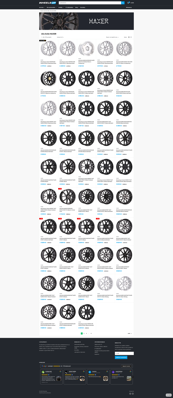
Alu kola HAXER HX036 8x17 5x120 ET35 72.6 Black (49, 267)
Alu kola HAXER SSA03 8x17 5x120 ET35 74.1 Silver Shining (124, 296)
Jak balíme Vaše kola (79, 352)
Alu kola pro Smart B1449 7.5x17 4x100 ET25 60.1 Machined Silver (48, 122)
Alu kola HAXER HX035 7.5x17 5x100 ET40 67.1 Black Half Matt (105, 210)
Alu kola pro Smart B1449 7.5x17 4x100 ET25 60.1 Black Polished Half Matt (48, 210)
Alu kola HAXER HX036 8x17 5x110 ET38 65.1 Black (67, 180)
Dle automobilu (51, 7)
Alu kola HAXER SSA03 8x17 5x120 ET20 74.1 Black (86, 239)
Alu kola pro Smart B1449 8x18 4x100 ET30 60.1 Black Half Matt (67, 92)
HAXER (42, 60)
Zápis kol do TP (98, 344)
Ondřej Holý (48, 371)
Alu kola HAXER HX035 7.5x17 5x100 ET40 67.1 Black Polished (123, 239)
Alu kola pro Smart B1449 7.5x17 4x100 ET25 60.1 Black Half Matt (124, 180)
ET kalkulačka (69, 7)
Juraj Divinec (119, 371)
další (129, 333)
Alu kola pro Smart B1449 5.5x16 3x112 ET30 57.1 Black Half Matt (86, 92)
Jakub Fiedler (72, 371)
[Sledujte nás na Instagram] (133, 394)
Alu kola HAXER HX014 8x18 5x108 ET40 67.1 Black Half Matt (67, 150)
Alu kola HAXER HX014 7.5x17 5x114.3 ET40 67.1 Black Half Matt (105, 122)
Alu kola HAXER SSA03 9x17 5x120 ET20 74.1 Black (67, 239)
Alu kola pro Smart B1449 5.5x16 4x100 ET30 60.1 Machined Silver (105, 62)
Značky (60, 7)
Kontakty (82, 7)
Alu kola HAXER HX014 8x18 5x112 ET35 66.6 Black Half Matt (48, 150)
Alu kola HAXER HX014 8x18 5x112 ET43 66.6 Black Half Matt (86, 150)
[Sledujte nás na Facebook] (130, 394)
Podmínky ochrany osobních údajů (81, 347)
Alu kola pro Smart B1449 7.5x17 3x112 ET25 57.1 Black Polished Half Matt (86, 180)
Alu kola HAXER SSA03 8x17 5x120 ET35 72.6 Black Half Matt (48, 239)
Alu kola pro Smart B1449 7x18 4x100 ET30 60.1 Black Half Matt (86, 324)
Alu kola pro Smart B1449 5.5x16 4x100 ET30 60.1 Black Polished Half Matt (67, 122)
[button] (133, 377)
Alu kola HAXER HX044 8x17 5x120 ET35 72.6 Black (68, 296)
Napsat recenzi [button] (126, 366)
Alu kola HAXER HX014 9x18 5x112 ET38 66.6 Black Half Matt (124, 122)
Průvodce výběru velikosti (101, 346)
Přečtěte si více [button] (45, 382)
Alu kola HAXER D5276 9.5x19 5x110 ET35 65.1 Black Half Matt (123, 92)
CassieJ (94, 371)
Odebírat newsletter (121, 357)
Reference (129, 7)
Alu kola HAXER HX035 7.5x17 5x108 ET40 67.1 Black (85, 210)
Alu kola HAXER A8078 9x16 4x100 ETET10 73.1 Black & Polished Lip (49, 92)
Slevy (76, 7)
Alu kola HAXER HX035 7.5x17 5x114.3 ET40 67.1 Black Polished (105, 267)
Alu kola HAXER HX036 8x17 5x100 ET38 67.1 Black (124, 150)
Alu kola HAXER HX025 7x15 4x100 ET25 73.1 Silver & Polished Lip (124, 62)
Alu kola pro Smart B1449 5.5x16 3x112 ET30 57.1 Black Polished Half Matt (105, 92)
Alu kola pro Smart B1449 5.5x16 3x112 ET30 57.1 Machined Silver (67, 62)
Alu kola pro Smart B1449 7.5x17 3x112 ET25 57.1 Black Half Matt (105, 180)
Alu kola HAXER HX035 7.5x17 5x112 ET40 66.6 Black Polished (48, 324)
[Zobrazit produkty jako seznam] (131, 37)
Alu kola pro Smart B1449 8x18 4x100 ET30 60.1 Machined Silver (48, 62)
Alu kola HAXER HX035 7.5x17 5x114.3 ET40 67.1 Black (66, 267)
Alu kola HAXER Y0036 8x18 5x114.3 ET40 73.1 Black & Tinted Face (67, 210)
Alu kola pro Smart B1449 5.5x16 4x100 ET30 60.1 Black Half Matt (86, 122)
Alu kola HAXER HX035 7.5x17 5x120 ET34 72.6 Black (85, 267)
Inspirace (97, 354)
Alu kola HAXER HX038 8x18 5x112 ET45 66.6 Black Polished (124, 210)
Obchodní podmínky (79, 344)
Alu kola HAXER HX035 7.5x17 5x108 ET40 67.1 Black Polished (48, 296)
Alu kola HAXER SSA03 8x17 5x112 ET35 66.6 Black (48, 180)
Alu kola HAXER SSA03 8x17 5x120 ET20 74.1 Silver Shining (105, 296)
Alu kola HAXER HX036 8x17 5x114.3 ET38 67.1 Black (122, 267)
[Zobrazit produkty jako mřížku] (128, 37)
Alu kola (41, 7)
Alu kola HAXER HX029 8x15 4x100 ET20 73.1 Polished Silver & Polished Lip (86, 62)
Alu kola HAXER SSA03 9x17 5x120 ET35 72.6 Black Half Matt (105, 239)
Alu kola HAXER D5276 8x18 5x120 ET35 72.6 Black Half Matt (67, 324)
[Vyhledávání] (123, 2)
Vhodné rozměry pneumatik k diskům (102, 351)
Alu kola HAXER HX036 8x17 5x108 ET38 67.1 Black (105, 150)
